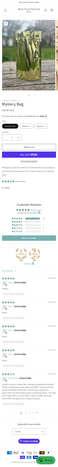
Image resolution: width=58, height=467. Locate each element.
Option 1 (26, 126)
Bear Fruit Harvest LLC (24, 462)
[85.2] (34, 254)
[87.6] (21, 254)
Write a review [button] (29, 238)
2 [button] (25, 413)
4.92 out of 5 (36, 210)
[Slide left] (23, 95)
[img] (8, 278)
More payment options (29, 161)
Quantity (5, 132)
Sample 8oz (10, 126)
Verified (27, 263)
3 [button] (29, 413)
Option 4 (41, 126)
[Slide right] (35, 95)
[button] (5, 10)
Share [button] (7, 187)
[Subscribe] (42, 431)
